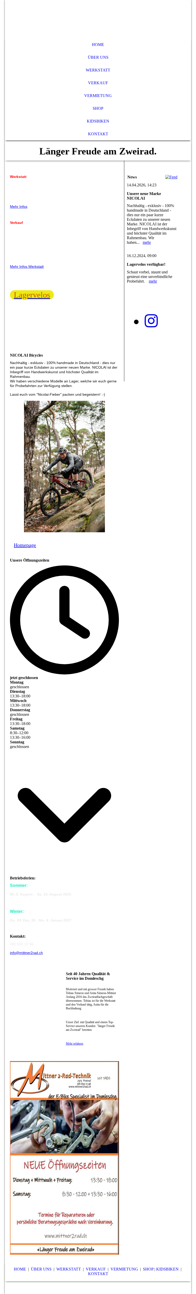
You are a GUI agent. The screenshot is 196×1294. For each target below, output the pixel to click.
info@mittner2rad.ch (26, 953)
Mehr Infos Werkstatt (27, 266)
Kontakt (98, 134)
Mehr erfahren (74, 1043)
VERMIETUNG (124, 1269)
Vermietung (98, 95)
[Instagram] (151, 321)
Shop (98, 108)
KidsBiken (98, 121)
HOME (20, 1269)
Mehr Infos (18, 206)
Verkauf (98, 83)
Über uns (98, 57)
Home (98, 44)
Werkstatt (98, 70)
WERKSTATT (68, 1269)
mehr (147, 242)
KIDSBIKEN (167, 1269)
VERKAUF (96, 1269)
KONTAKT (98, 1274)
